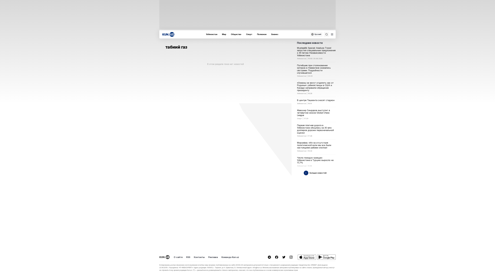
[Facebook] (276, 257)
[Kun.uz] (168, 34)
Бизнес (274, 34)
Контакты (199, 257)
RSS (188, 257)
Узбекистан (211, 34)
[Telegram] (269, 257)
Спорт (249, 34)
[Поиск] (326, 34)
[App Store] (307, 257)
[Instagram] (291, 257)
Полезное (262, 34)
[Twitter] (283, 257)
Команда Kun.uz (230, 257)
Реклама (213, 257)
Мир (224, 34)
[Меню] (332, 34)
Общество (236, 34)
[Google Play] (326, 257)
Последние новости (310, 42)
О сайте (178, 257)
